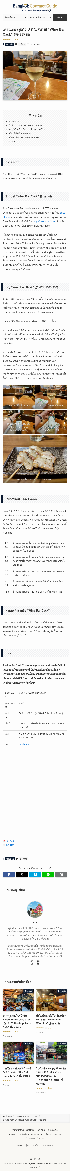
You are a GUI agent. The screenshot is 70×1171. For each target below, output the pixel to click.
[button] (8, 874)
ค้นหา (60, 17)
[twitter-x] (32, 962)
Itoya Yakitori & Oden (44, 221)
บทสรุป (12, 141)
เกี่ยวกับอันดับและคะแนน (20, 133)
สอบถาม (57, 1134)
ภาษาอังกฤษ (48, 1145)
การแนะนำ (14, 121)
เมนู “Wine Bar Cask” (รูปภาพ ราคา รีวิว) (27, 129)
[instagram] (38, 962)
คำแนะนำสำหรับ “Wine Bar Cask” (24, 137)
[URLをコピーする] (61, 874)
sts (35, 922)
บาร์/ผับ (22, 44)
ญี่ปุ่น (27, 1145)
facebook (24, 744)
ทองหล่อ (9, 44)
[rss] (39, 1159)
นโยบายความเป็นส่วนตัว (35, 1138)
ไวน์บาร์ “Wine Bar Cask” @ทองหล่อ (25, 125)
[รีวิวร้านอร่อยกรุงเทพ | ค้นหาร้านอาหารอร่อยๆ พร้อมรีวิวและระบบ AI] (35, 7)
